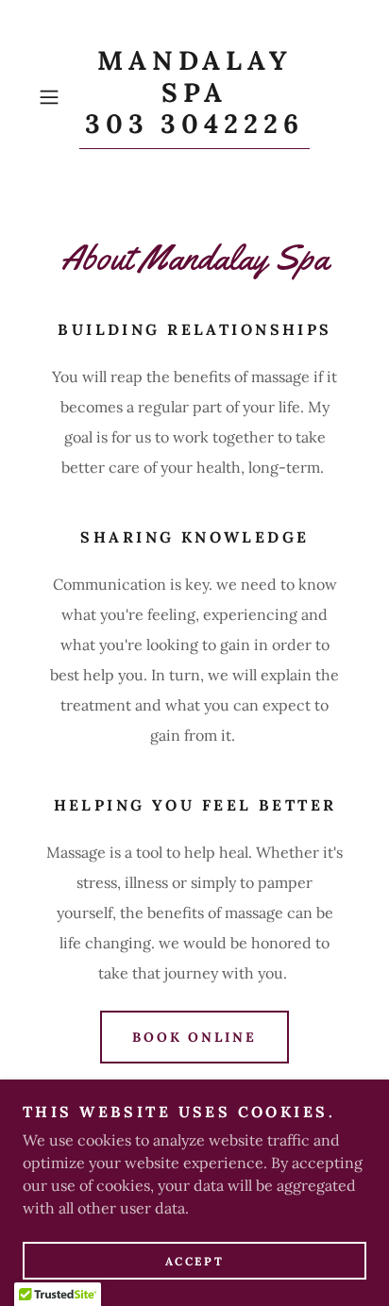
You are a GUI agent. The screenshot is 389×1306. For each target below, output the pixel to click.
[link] (194, 97)
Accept (194, 1261)
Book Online (195, 1037)
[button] (54, 97)
